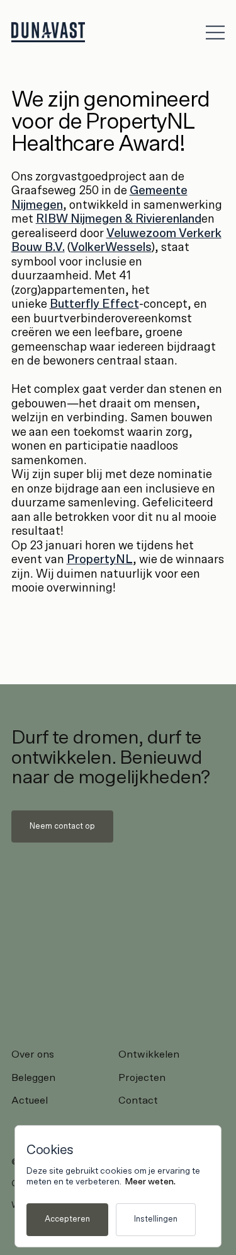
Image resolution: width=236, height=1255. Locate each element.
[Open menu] (215, 32)
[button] (62, 826)
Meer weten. (150, 1181)
